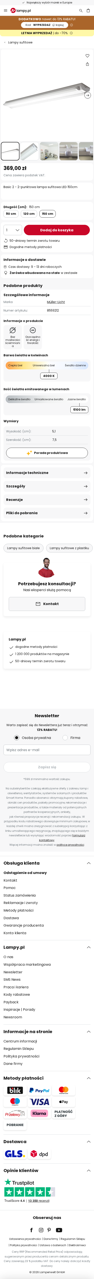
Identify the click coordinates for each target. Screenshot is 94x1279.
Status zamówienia (19, 895)
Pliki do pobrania (22, 512)
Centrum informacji (20, 1041)
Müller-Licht (56, 302)
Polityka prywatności (21, 1056)
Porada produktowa (51, 453)
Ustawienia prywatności (25, 1239)
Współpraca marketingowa (27, 964)
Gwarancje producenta (23, 925)
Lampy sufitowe (20, 42)
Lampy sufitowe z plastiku (69, 548)
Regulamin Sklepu (18, 1048)
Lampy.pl (14, 947)
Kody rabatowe (16, 994)
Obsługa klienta (21, 863)
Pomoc (9, 887)
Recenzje (14, 499)
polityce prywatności (70, 845)
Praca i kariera (15, 987)
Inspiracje (11, 1009)
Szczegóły (15, 486)
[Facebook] (34, 1230)
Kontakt (10, 880)
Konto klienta (14, 932)
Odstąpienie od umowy (25, 872)
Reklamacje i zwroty (20, 902)
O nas (8, 956)
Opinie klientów (20, 1170)
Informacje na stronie (27, 1032)
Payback (11, 1002)
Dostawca (14, 1142)
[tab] (47, 898)
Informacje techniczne (27, 472)
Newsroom (12, 1017)
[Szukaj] (80, 10)
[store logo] (23, 10)
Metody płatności (18, 910)
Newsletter (13, 972)
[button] (10, 151)
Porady (29, 1009)
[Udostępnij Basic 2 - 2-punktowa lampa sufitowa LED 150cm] (87, 64)
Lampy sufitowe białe (23, 548)
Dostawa (11, 917)
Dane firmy (13, 1063)
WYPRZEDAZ (45, 25)
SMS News (12, 979)
